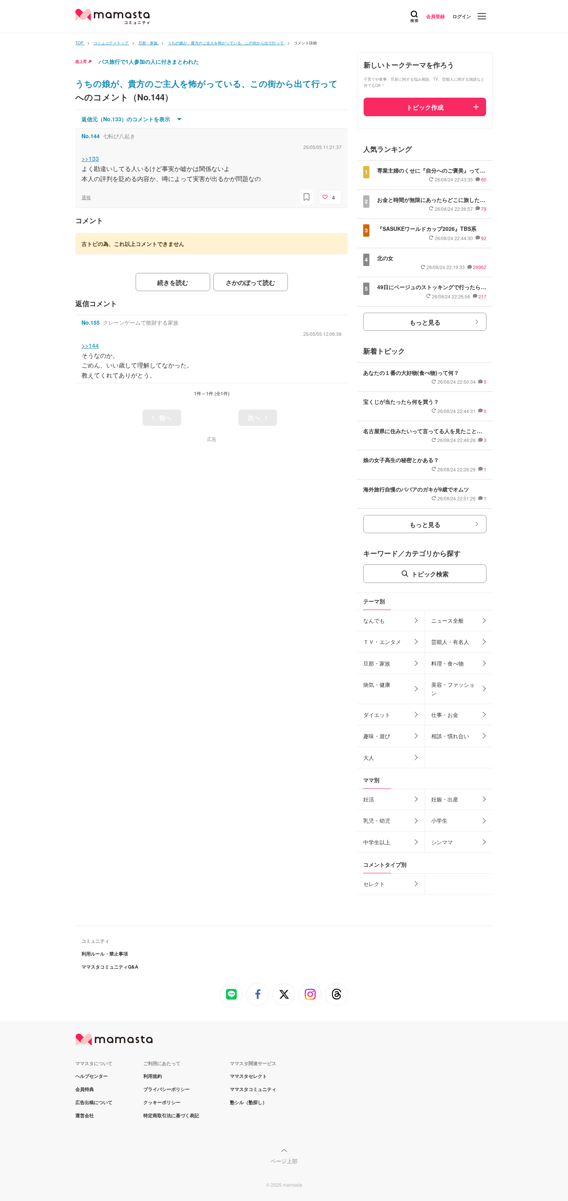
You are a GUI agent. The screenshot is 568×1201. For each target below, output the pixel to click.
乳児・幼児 (376, 820)
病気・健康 (376, 684)
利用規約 (152, 1076)
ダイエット (376, 714)
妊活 (368, 799)
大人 (368, 757)
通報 (86, 197)
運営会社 (84, 1115)
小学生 (439, 820)
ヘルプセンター (91, 1076)
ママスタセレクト (248, 1076)
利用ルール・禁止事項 (105, 953)
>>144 (90, 345)
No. (91, 136)
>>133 (90, 158)
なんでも (374, 620)
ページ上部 (284, 1161)
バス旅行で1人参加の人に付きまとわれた (149, 61)
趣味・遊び (376, 736)
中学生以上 (376, 842)
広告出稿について (93, 1102)
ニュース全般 (447, 620)
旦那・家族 (376, 663)
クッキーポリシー (161, 1102)
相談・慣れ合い (450, 736)
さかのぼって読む (250, 282)
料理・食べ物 (447, 663)
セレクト (374, 884)
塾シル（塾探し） (248, 1102)
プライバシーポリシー (166, 1089)
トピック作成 (425, 107)
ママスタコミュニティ (253, 1089)
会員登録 (435, 16)
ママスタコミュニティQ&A (110, 966)
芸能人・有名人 (450, 641)
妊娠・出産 (444, 799)
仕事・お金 (444, 714)
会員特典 (84, 1089)
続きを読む (172, 282)
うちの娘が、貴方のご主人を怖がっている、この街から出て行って (206, 83)
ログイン (461, 16)
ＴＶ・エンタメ (382, 641)
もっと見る (425, 322)
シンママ (442, 842)
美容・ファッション (452, 689)
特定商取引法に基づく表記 (171, 1115)
